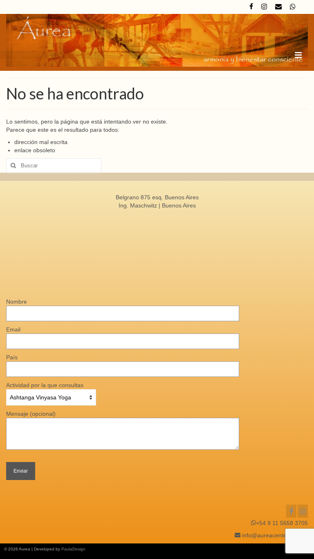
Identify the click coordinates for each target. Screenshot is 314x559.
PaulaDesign (73, 549)
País (12, 357)
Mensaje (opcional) (31, 413)
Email (13, 329)
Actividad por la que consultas (44, 385)
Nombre (16, 301)
